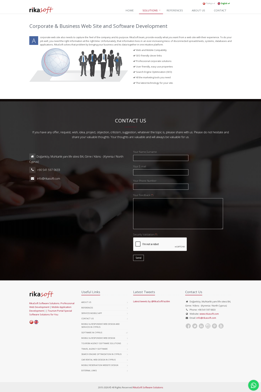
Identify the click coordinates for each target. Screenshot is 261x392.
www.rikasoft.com (209, 313)
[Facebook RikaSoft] (188, 326)
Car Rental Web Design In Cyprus (98, 359)
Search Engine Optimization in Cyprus (101, 354)
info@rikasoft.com (206, 317)
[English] (36, 321)
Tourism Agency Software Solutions (101, 343)
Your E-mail (139, 166)
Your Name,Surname (145, 151)
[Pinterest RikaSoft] (214, 326)
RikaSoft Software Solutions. (45, 303)
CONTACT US (87, 318)
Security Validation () (145, 234)
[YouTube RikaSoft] (221, 326)
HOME (130, 10)
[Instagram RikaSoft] (207, 326)
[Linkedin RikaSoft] (201, 326)
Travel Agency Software (94, 348)
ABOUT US (198, 10)
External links (89, 370)
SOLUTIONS (150, 10)
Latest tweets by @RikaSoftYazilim (151, 301)
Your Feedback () (143, 195)
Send (138, 257)
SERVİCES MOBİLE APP (91, 313)
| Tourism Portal (55, 310)
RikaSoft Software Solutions (148, 387)
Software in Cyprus (91, 332)
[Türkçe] (31, 321)
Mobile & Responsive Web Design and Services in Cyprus (100, 325)
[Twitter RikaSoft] (194, 326)
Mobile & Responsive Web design (98, 338)
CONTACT (220, 10)
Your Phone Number (144, 180)
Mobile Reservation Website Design (99, 365)
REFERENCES (175, 10)
